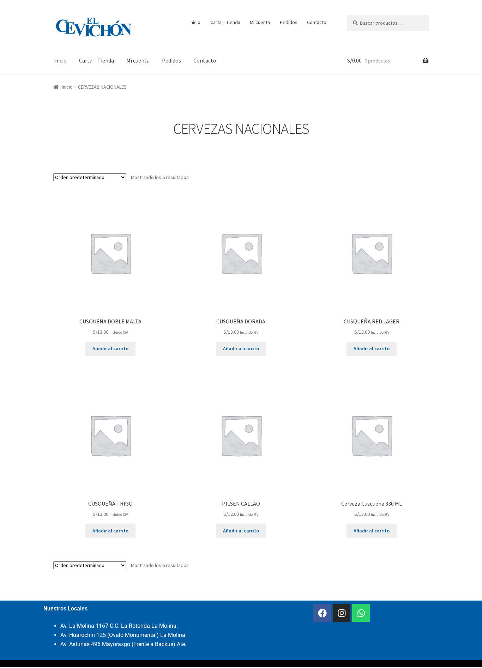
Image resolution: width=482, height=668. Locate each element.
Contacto (316, 22)
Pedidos (288, 22)
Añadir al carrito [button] (110, 348)
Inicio (194, 22)
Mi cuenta (260, 22)
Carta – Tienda (225, 22)
